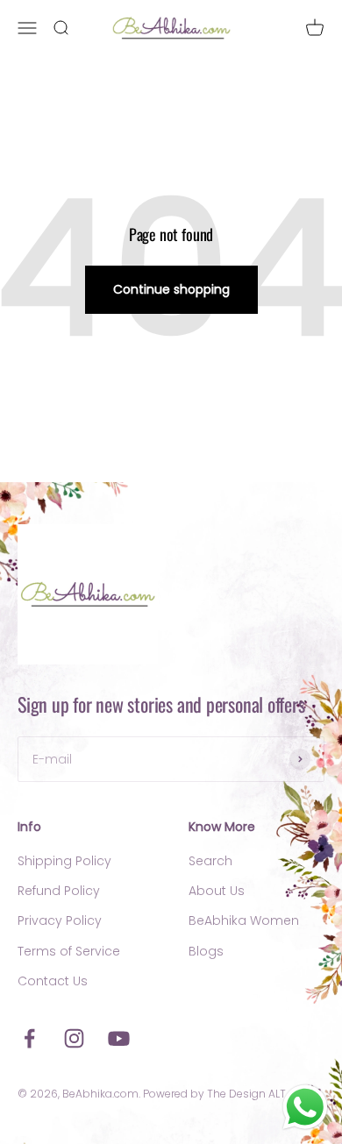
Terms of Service (69, 951)
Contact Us (53, 981)
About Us (217, 890)
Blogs (206, 951)
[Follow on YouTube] (119, 1038)
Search (210, 861)
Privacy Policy (60, 920)
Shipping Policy (64, 861)
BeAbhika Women (244, 920)
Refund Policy (59, 890)
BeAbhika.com (100, 1093)
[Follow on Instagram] (74, 1038)
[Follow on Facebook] (29, 1038)
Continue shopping (171, 289)
